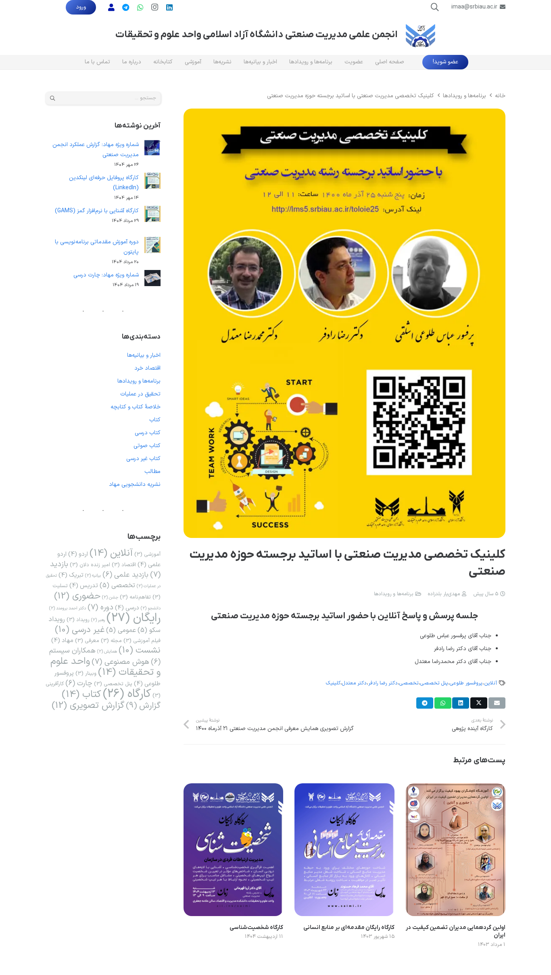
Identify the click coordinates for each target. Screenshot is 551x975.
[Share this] (478, 703)
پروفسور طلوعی (466, 683)
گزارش (143, 705)
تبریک (70, 575)
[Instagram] (155, 7)
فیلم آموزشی (142, 640)
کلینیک (333, 683)
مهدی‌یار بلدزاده (444, 594)
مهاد (62, 640)
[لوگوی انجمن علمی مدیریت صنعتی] (420, 35)
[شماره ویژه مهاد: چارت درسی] (152, 280)
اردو (78, 554)
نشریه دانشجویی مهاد (135, 484)
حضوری (77, 596)
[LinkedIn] (169, 7)
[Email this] (496, 703)
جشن (110, 597)
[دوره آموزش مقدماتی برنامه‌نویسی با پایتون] (152, 247)
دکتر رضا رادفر (383, 683)
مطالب (152, 471)
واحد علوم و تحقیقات (105, 667)
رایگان (133, 618)
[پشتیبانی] (111, 7)
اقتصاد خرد (147, 368)
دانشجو (151, 608)
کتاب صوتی (147, 445)
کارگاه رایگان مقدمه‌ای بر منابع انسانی (348, 927)
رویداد (78, 619)
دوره (100, 607)
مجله (111, 640)
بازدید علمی (125, 574)
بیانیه (93, 575)
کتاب (155, 420)
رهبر (98, 620)
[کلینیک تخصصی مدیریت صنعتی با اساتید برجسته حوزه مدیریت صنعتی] (344, 113)
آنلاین (490, 683)
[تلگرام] (126, 7)
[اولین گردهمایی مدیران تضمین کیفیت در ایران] (455, 788)
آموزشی (147, 554)
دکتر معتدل (354, 683)
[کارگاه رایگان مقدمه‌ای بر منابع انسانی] (344, 788)
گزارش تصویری (88, 705)
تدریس (83, 585)
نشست (140, 650)
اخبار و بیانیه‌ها (144, 355)
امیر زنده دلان (90, 565)
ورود (81, 7)
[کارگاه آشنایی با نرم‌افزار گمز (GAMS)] (152, 216)
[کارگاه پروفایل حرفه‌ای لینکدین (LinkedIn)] (152, 182)
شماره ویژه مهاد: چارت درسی (106, 275)
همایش (107, 651)
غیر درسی (79, 629)
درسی (127, 607)
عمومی (121, 630)
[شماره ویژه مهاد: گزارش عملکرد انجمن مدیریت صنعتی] (152, 149)
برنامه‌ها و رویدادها (393, 594)
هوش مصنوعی (120, 661)
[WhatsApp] (140, 7)
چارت (78, 683)
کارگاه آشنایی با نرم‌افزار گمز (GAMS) (97, 211)
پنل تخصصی (434, 683)
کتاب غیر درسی (143, 458)
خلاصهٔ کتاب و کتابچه (136, 407)
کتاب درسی (148, 433)
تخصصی (409, 683)
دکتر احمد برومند (67, 608)
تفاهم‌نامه (135, 597)
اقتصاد (124, 565)
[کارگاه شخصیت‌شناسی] (233, 788)
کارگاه (127, 694)
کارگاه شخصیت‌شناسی (257, 927)
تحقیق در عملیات (140, 394)
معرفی (87, 640)
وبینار (85, 673)
